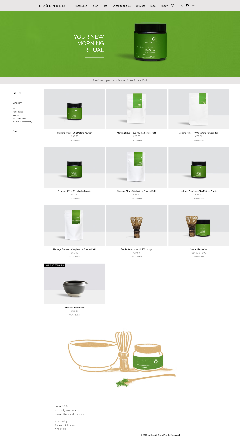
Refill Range (18, 112)
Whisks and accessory (22, 122)
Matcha (16, 115)
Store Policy (61, 421)
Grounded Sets (19, 118)
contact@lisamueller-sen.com (70, 414)
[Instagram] (172, 6)
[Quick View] (74, 109)
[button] (182, 5)
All (14, 108)
